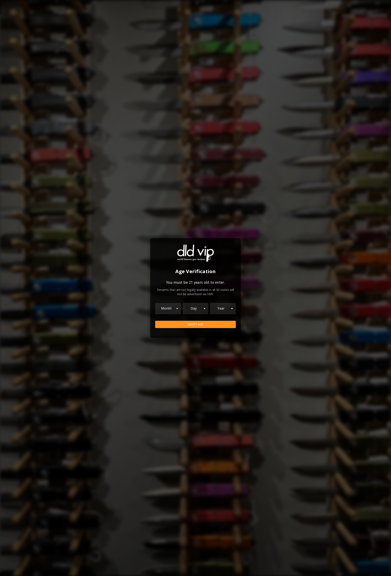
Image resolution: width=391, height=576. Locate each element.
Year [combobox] (221, 308)
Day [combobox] (194, 308)
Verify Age (195, 324)
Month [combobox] (166, 308)
